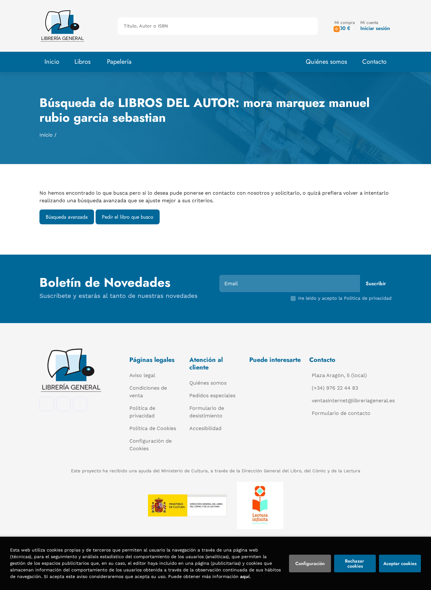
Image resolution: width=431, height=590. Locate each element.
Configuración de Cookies (150, 444)
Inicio (46, 135)
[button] (345, 25)
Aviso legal (142, 375)
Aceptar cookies (399, 563)
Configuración (310, 563)
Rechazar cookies (355, 563)
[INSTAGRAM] (63, 404)
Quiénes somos (326, 61)
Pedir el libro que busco (127, 217)
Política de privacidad (142, 412)
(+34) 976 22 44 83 (335, 388)
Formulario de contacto (341, 413)
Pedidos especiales (212, 395)
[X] (80, 404)
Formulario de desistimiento (206, 412)
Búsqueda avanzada (67, 217)
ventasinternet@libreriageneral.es (353, 401)
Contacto (374, 61)
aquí (245, 576)
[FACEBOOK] (46, 404)
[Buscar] (307, 26)
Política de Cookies (152, 428)
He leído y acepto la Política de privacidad (345, 298)
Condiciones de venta (148, 391)
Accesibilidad (205, 428)
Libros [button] (82, 61)
